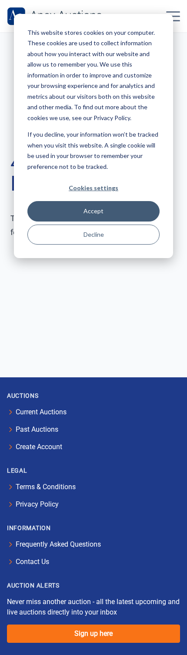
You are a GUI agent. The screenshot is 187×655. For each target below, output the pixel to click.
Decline (93, 234)
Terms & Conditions (46, 487)
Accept (93, 211)
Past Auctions (37, 429)
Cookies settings (93, 187)
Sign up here (93, 633)
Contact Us (32, 562)
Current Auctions (41, 412)
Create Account (39, 447)
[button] (173, 16)
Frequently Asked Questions (58, 544)
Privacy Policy (37, 504)
